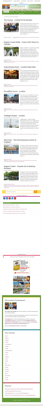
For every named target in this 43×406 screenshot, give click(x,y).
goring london (24, 37)
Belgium (7, 338)
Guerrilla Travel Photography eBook (28, 395)
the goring (32, 37)
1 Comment (17, 170)
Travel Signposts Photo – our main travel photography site (17, 393)
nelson (13, 134)
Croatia (6, 342)
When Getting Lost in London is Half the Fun (11, 207)
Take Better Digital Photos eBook (26, 389)
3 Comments (16, 46)
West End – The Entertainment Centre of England (20, 141)
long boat (24, 186)
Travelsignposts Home (7, 1)
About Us (21, 3)
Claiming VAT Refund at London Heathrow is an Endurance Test (15, 209)
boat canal (14, 185)
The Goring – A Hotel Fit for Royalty (18, 20)
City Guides (23, 1)
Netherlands (7, 365)
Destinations (9, 37)
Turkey (6, 377)
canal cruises (8, 186)
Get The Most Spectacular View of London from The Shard (14, 213)
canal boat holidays (34, 185)
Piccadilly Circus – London (14, 91)
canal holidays (12, 186)
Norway (6, 367)
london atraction (10, 109)
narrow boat (28, 186)
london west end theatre (24, 160)
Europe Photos (37, 1)
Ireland (6, 361)
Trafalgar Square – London (14, 115)
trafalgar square (29, 134)
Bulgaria (7, 340)
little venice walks (24, 61)
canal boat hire (28, 185)
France (6, 354)
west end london (9, 161)
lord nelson (10, 134)
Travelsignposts (8, 319)
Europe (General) (8, 350)
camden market (19, 185)
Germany (7, 356)
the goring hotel (36, 37)
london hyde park (11, 86)
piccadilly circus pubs (29, 109)
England (6, 346)
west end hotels (30, 160)
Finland (6, 352)
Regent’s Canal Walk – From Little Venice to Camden (21, 43)
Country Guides (16, 1)
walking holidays (6, 187)
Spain (6, 373)
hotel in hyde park (27, 85)
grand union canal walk (18, 61)
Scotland (7, 371)
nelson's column (16, 134)
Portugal (7, 369)
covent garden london (11, 160)
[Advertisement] (21, 233)
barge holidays (10, 185)
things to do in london (10, 62)
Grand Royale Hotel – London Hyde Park (20, 67)
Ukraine (6, 379)
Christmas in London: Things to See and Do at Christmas (14, 211)
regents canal (34, 61)
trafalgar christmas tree (23, 134)
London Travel (21, 6)
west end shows (14, 161)
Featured (13, 184)
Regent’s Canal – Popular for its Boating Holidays (19, 167)
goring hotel (19, 37)
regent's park (32, 186)
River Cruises (30, 1)
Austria (6, 336)
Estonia (6, 348)
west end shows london (20, 161)
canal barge (23, 185)
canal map (16, 186)
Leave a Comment (17, 93)
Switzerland (7, 375)
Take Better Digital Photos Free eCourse (13, 391)
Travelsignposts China (10, 320)
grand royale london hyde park (19, 85)
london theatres (17, 160)
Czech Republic (8, 344)
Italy (6, 363)
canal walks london (11, 61)
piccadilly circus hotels (22, 109)
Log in (29, 400)
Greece (6, 358)
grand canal (20, 186)
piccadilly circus (16, 109)
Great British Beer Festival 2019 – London (11, 204)
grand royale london (11, 85)
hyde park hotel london (34, 85)
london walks (30, 61)
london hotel (28, 37)
